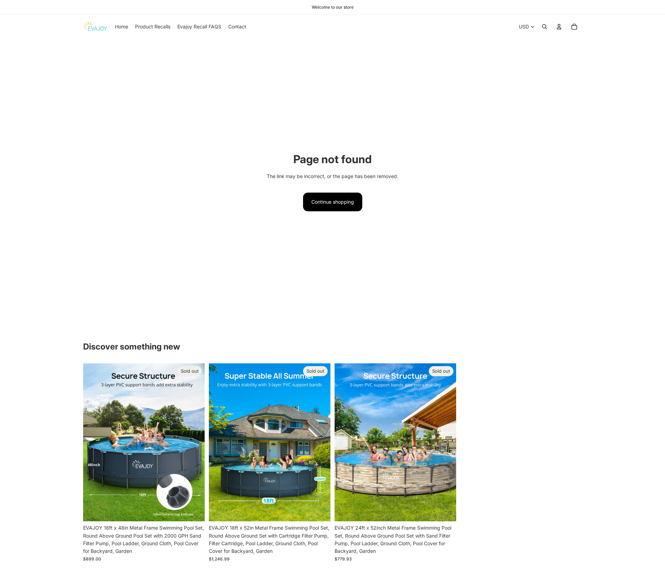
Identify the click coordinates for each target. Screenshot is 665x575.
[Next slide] (194, 442)
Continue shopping (332, 202)
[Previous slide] (93, 442)
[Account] (559, 26)
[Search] (544, 26)
